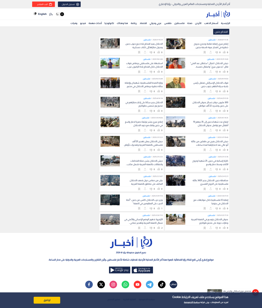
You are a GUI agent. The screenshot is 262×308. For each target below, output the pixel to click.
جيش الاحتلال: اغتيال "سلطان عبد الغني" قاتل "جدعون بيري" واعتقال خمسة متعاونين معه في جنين (209, 66)
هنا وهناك (122, 23)
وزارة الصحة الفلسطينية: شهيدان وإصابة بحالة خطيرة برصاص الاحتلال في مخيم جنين (144, 86)
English (42, 14)
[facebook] (89, 284)
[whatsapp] (125, 284)
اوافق (47, 300)
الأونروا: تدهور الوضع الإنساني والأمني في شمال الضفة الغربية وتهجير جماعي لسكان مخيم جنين (143, 223)
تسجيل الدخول (68, 4)
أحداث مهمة (95, 23)
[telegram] (149, 284)
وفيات (74, 23)
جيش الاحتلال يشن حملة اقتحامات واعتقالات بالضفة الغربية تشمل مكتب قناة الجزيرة (145, 164)
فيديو (83, 23)
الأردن (198, 23)
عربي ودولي (155, 23)
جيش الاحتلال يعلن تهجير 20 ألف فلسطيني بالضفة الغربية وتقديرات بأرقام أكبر (144, 145)
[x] (101, 284)
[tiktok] (162, 284)
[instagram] (113, 284)
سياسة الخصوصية (192, 302)
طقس (167, 23)
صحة (189, 23)
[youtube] (137, 284)
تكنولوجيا (109, 23)
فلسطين (179, 23)
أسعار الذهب (211, 23)
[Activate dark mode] (59, 14)
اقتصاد (143, 23)
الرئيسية (225, 23)
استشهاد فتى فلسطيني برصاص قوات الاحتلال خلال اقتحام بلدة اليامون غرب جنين (144, 66)
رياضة (134, 23)
